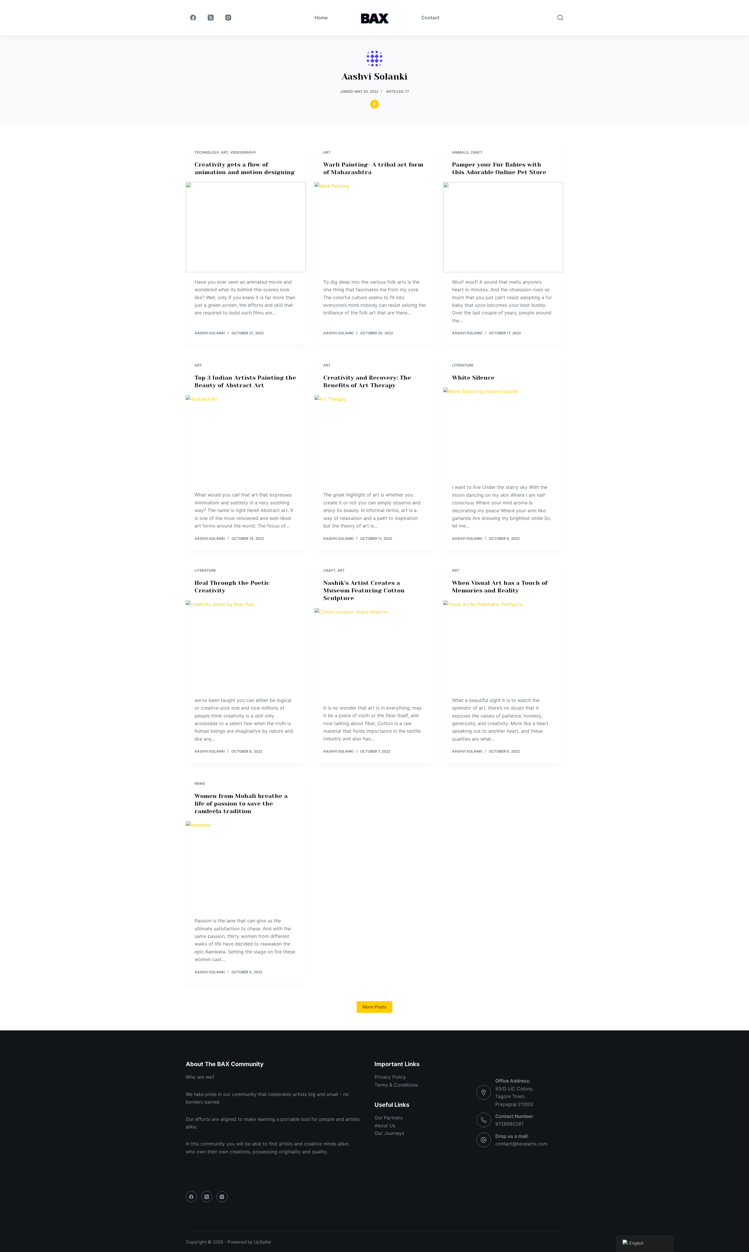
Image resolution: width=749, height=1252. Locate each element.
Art (224, 152)
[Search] (560, 17)
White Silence (473, 377)
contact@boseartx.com (521, 1144)
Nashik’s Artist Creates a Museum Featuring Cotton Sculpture (364, 591)
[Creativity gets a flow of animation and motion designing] (246, 227)
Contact (430, 17)
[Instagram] (228, 17)
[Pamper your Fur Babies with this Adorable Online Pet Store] (503, 227)
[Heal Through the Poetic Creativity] (246, 645)
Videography (243, 152)
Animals (460, 152)
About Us (384, 1125)
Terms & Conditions (396, 1085)
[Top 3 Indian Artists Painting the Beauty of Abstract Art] (246, 440)
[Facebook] (193, 17)
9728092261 (509, 1124)
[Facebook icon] (374, 104)
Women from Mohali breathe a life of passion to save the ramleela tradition (241, 804)
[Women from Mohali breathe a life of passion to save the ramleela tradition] (246, 866)
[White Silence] (503, 433)
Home (321, 17)
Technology (207, 152)
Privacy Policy (390, 1077)
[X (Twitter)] (210, 17)
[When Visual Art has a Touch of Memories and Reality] (503, 645)
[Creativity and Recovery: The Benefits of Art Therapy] (374, 440)
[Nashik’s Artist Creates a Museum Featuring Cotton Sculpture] (374, 653)
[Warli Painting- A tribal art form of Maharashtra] (374, 227)
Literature (462, 365)
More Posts (374, 1007)
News (200, 783)
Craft (476, 152)
